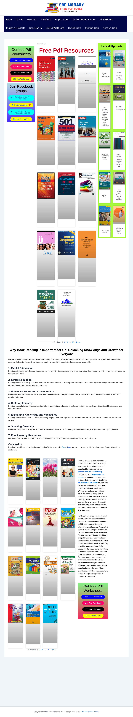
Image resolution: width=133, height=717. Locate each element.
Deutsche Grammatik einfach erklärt (105, 156)
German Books (110, 28)
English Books (61, 19)
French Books (74, 28)
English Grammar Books (84, 19)
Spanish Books (92, 28)
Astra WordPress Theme (89, 712)
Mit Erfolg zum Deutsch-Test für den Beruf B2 (119, 194)
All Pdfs (19, 19)
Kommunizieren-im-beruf (107, 231)
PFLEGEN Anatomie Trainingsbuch (120, 108)
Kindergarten (35, 28)
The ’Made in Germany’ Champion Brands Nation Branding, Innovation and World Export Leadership (105, 116)
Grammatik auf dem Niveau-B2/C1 (119, 231)
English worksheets (15, 28)
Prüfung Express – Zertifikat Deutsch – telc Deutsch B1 (119, 160)
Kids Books (46, 19)
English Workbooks (55, 28)
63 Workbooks (106, 19)
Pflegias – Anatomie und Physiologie (119, 76)
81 (73, 342)
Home (9, 19)
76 (48, 650)
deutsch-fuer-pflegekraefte (106, 75)
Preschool (32, 19)
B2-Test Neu (104, 196)
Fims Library (66, 447)
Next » (78, 342)
